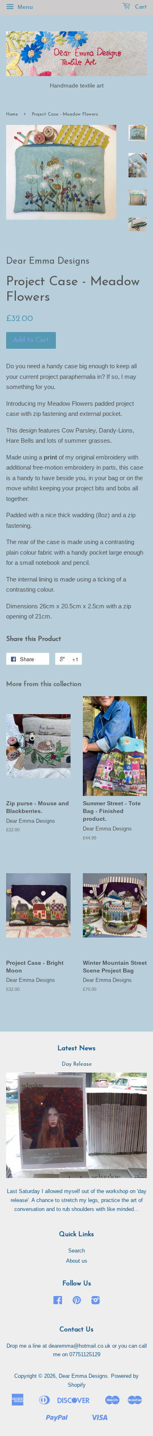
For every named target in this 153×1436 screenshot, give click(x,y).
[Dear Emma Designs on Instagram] (95, 1302)
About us (76, 1261)
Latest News (76, 1048)
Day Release (77, 1064)
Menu (24, 7)
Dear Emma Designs (83, 1376)
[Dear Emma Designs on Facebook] (57, 1302)
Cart (140, 7)
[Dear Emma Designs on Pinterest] (76, 1302)
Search (76, 1251)
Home (12, 114)
